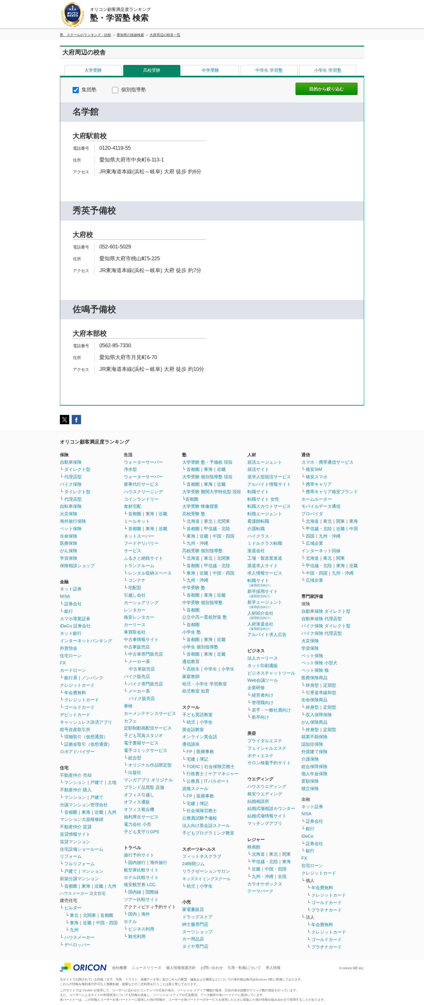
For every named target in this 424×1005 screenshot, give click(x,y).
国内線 (134, 891)
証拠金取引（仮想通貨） (88, 744)
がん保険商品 (314, 722)
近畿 (99, 812)
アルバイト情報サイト (269, 484)
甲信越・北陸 (217, 528)
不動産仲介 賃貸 (76, 826)
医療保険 (68, 543)
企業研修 (256, 687)
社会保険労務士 (219, 766)
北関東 (89, 915)
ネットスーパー (139, 536)
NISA (65, 596)
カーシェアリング (141, 602)
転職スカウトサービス (269, 506)
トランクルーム (139, 565)
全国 (282, 876)
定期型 (329, 685)
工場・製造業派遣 (264, 558)
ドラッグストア (197, 916)
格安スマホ (316, 476)
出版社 (134, 772)
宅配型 (134, 587)
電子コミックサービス (145, 750)
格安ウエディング (264, 793)
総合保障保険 (314, 766)
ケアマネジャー (223, 773)
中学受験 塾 (193, 587)
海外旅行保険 (73, 521)
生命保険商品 (314, 699)
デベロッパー (77, 944)
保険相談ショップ (77, 565)
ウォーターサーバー (143, 462)
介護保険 (310, 759)
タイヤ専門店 (195, 946)
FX (62, 662)
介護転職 (256, 528)
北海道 (193, 521)
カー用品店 (193, 938)
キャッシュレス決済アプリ (86, 722)
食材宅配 (132, 506)
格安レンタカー (139, 617)
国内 (132, 914)
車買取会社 (135, 632)
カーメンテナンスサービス (150, 713)
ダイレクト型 (77, 469)
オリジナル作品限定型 (150, 764)
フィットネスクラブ (201, 856)
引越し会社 (135, 595)
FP (189, 751)
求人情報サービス (264, 573)
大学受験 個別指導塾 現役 (207, 476)
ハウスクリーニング (143, 491)
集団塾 (88, 89)
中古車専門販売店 (145, 654)
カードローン (73, 670)
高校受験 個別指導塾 (202, 550)
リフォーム (71, 856)
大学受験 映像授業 (200, 506)
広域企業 (314, 543)
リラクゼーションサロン (206, 871)
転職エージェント (264, 513)
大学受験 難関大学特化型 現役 (211, 491)
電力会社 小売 (137, 824)
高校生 (193, 668)
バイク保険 (71, 484)
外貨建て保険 (314, 751)
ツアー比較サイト (141, 899)
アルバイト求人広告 (266, 634)
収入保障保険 (319, 714)
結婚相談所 (258, 801)
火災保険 (68, 513)
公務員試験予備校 (199, 818)
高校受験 (151, 70)
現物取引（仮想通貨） (86, 736)
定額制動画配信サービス (148, 727)
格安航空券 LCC (140, 884)
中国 (353, 528)
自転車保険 (71, 506)
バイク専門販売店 (145, 683)
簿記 (204, 759)
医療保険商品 (314, 677)
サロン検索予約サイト (269, 762)
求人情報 (273, 968)
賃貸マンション (75, 841)
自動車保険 (71, 462)
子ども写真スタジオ (143, 735)
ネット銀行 (71, 633)
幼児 (191, 722)
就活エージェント (264, 462)
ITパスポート (217, 781)
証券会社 (73, 603)
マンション (75, 782)
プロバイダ (312, 513)
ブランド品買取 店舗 (144, 787)
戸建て (96, 782)
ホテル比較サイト (141, 877)
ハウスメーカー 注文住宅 (83, 893)
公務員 (193, 781)
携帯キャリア (319, 484)
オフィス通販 (137, 801)
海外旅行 (158, 862)
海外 (145, 914)
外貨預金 (68, 648)
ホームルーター (316, 499)
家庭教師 (191, 676)
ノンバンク (92, 677)
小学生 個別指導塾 (200, 646)
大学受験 (93, 70)
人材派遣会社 (260, 625)
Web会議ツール (262, 680)
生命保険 (68, 536)
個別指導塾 (133, 89)
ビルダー (73, 907)
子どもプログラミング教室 (208, 832)
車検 (128, 705)
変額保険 (310, 781)
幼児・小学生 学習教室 (204, 683)
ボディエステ (260, 755)
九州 (112, 812)
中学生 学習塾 (269, 70)
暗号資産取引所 (75, 729)
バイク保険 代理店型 (321, 633)
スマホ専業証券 (75, 618)
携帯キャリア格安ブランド (332, 491)
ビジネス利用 (141, 928)
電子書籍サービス (141, 742)
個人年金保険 (314, 773)
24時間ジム (193, 863)
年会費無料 (75, 692)
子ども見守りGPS (141, 831)
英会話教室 (193, 729)
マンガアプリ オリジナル (148, 779)
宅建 (191, 759)
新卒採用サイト (262, 593)
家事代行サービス (141, 484)
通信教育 (191, 661)
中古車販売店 (137, 646)
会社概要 (119, 968)
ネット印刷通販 (262, 665)
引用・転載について (244, 968)
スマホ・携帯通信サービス (327, 462)
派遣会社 (256, 550)
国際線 (152, 891)
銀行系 (70, 677)
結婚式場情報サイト (266, 815)
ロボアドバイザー (77, 751)
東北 (74, 915)
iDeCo (307, 836)
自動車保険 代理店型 (321, 618)
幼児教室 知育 (196, 691)
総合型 (134, 757)
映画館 (253, 846)
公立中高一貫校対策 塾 (204, 617)
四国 (310, 536)
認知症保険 (312, 744)
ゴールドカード (79, 707)
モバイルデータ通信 (321, 506)
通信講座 (191, 744)
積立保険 (310, 788)
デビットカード (75, 714)
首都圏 (70, 812)
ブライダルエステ (264, 740)
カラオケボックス (264, 883)
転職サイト (258, 491)
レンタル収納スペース (150, 573)
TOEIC (193, 766)
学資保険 (68, 558)
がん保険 (68, 550)
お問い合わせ (212, 968)
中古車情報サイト (141, 639)
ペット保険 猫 (315, 670)
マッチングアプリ (264, 823)
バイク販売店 (137, 676)
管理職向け (262, 702)
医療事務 (205, 751)
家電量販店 (193, 909)
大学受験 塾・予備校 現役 (207, 462)
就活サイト (258, 469)
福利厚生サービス (141, 816)
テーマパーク (260, 891)
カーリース (135, 624)
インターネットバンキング (86, 640)
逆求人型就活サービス (269, 476)
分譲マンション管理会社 (84, 804)
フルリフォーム (79, 863)
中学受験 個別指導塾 (202, 602)
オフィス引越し (139, 794)
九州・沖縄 (197, 543)
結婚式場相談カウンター (271, 808)
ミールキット (137, 521)
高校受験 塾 (193, 513)
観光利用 (137, 936)
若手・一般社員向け (271, 709)
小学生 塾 (191, 632)
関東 (286, 854)
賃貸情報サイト (75, 834)
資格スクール (195, 788)
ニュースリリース (146, 968)
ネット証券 (71, 588)
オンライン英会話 (199, 736)
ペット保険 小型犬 (319, 662)
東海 (86, 812)
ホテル (130, 921)
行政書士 (195, 773)
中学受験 (210, 70)
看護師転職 (258, 521)
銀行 (68, 611)
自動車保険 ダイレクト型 (325, 611)
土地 (112, 782)
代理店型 (73, 476)
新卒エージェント (264, 604)
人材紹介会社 (260, 615)
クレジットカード (77, 685)
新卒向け (260, 717)
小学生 (227, 668)
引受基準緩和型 (321, 692)
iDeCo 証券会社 (75, 625)
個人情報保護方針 (181, 968)
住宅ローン (71, 655)
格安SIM (314, 469)
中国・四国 (107, 922)
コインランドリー (141, 499)
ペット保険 (71, 528)
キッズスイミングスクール (206, 878)
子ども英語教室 (197, 714)
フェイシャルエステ (266, 748)
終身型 (312, 685)
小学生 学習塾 (327, 70)
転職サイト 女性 (263, 499)
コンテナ (137, 580)
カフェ (130, 720)
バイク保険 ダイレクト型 (325, 625)
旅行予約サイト (139, 855)
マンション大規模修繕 (81, 819)
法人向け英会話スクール (206, 825)
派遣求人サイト (262, 565)
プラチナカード (326, 909)
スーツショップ (197, 931)
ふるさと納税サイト (143, 558)
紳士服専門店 (195, 924)
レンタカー (135, 609)
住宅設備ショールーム (81, 849)
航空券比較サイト (141, 869)
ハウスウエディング (266, 786)
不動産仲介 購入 (76, 789)
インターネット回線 (321, 550)
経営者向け (262, 695)
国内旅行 (137, 862)
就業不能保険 (314, 736)
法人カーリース (262, 658)
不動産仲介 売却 (76, 775)
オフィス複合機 (139, 809)
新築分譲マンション (79, 878)
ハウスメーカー (79, 937)
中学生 (210, 668)
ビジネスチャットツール (271, 673)
